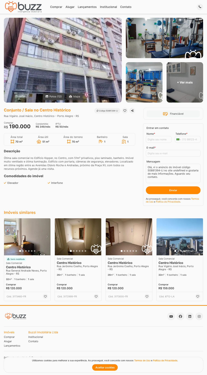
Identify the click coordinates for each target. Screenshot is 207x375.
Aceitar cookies (105, 367)
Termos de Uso (142, 360)
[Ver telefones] (200, 7)
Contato (125, 7)
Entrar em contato (158, 128)
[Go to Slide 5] (32, 251)
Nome (151, 133)
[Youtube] (171, 316)
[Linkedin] (190, 316)
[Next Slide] (47, 236)
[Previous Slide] (7, 236)
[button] (27, 236)
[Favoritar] (125, 111)
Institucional (108, 7)
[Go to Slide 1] (20, 251)
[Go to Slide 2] (23, 251)
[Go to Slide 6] (34, 251)
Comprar (56, 7)
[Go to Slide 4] (29, 251)
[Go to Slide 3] (26, 251)
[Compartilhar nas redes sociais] (132, 111)
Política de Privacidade (168, 201)
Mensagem (153, 161)
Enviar (173, 190)
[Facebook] (180, 316)
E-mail (151, 147)
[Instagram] (199, 316)
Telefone (181, 133)
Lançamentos (87, 7)
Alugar (70, 7)
